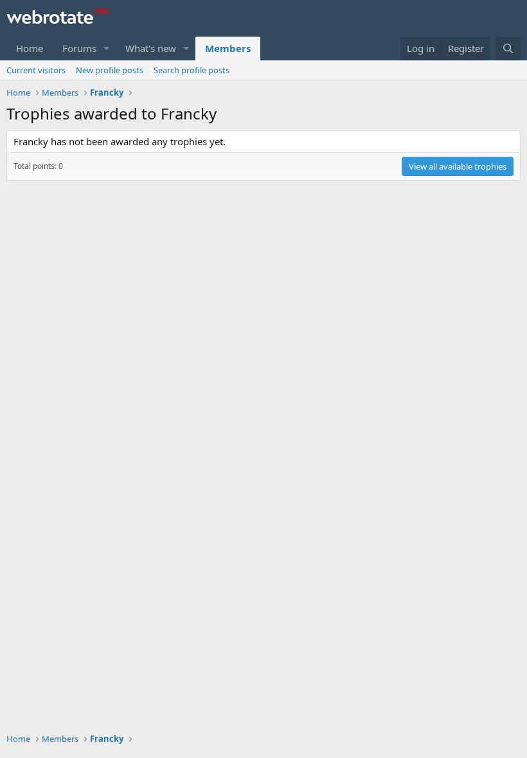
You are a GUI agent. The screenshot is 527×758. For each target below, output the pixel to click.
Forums (79, 48)
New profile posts (109, 70)
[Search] (508, 48)
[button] (107, 48)
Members (228, 48)
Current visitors (36, 70)
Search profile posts (191, 70)
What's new (150, 48)
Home (29, 48)
